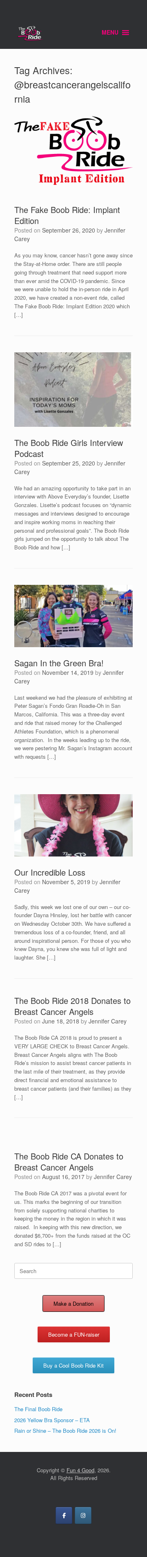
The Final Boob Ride (38, 1409)
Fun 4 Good (80, 1470)
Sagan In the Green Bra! (59, 663)
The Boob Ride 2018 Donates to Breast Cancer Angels (72, 1006)
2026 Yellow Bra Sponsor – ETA (52, 1420)
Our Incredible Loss (49, 872)
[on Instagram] (83, 1515)
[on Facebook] (64, 1515)
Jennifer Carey (108, 1021)
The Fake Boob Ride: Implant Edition (67, 215)
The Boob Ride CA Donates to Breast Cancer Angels (68, 1161)
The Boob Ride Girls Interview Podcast (68, 448)
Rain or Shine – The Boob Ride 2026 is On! (65, 1430)
